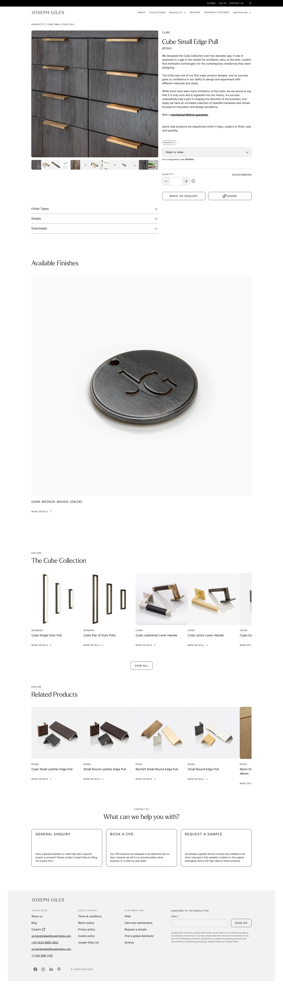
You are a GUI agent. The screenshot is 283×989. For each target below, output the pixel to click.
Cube (166, 32)
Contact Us (236, 3)
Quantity (168, 174)
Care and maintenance (138, 922)
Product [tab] (169, 142)
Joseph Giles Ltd (88, 942)
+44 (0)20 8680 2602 (44, 942)
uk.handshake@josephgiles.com (51, 936)
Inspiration (240, 12)
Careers (36, 929)
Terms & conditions (90, 916)
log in (222, 3)
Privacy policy (86, 929)
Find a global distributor (139, 936)
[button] (193, 181)
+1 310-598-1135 (42, 955)
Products (176, 12)
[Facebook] (35, 969)
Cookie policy (86, 936)
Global (211, 3)
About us (37, 916)
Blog (34, 922)
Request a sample (136, 929)
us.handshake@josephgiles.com (51, 949)
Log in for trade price (242, 174)
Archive (129, 942)
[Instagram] (43, 969)
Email (175, 916)
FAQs (128, 916)
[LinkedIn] (51, 969)
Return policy (86, 922)
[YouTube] (59, 969)
